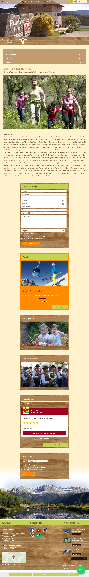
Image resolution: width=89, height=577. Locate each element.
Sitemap (66, 568)
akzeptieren (35, 465)
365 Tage (9, 58)
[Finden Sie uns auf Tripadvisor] (39, 537)
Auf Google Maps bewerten (55, 444)
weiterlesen (42, 298)
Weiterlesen (77, 534)
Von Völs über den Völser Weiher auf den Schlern (78, 540)
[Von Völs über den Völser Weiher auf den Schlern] (67, 541)
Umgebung (10, 62)
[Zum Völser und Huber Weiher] (67, 552)
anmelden (27, 474)
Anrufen (67, 574)
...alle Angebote (60, 306)
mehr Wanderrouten (79, 559)
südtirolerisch (82, 2)
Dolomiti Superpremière (32, 291)
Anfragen (20, 574)
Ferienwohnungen (12, 55)
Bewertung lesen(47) (29, 428)
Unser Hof (9, 51)
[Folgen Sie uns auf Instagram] (46, 532)
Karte (49, 2)
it (74, 2)
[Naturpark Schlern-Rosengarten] (67, 532)
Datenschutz (67, 565)
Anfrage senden (30, 243)
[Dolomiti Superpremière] (44, 273)
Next (78, 21)
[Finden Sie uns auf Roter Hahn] (33, 537)
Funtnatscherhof (29, 418)
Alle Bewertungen (44, 438)
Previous (11, 21)
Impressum (77, 565)
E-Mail (23, 461)
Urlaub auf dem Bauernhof (44, 433)
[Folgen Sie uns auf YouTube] (39, 532)
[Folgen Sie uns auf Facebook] (33, 532)
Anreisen (44, 574)
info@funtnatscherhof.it (12, 2)
